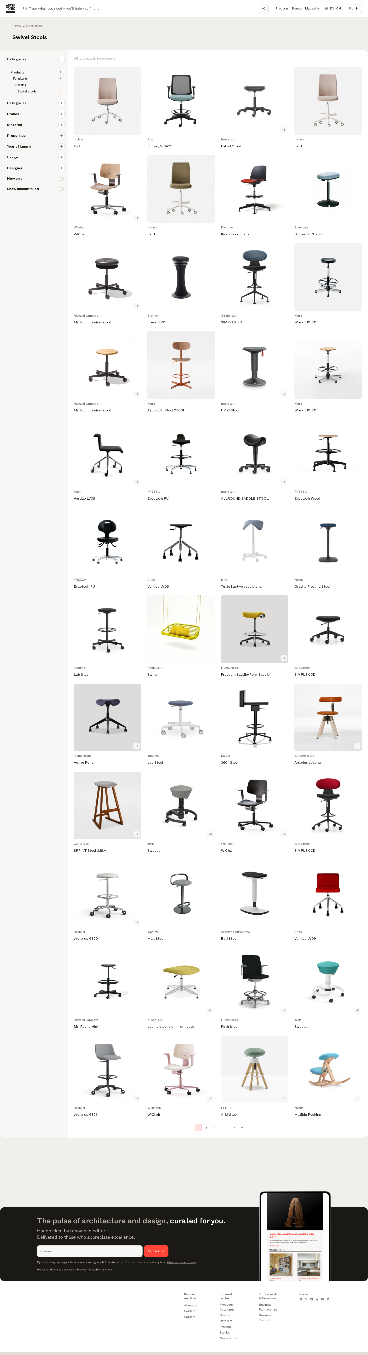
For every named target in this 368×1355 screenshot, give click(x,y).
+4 (210, 1098)
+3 (136, 394)
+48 (357, 1010)
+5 (283, 394)
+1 (283, 130)
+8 (283, 1098)
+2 (136, 746)
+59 (210, 834)
